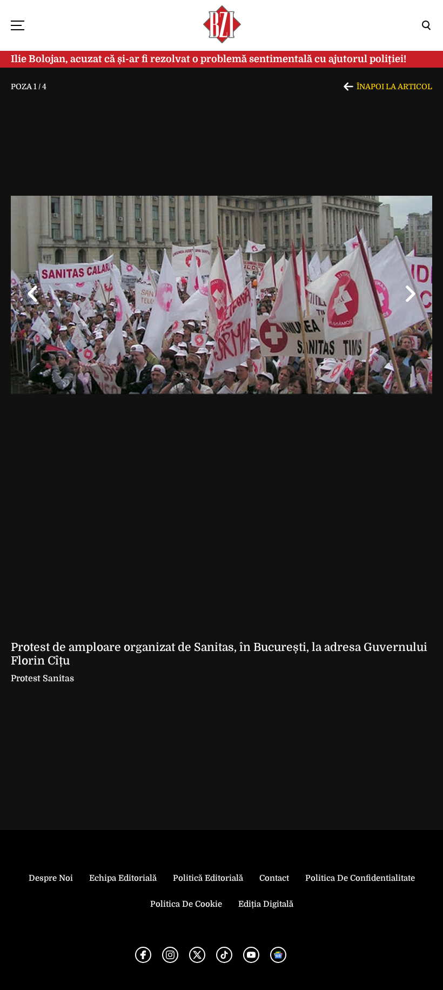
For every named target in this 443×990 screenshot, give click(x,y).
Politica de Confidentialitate (360, 878)
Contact (274, 878)
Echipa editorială (123, 878)
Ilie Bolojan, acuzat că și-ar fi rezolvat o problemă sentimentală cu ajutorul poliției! (208, 59)
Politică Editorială (208, 878)
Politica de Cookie (186, 904)
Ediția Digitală (265, 904)
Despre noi (51, 878)
